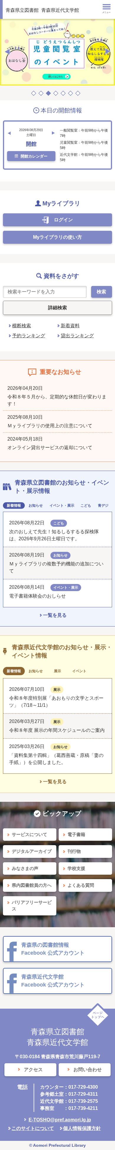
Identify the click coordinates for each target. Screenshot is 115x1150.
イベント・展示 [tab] (62, 505)
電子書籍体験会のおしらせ (39, 595)
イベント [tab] (79, 671)
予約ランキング (28, 335)
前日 (9, 133)
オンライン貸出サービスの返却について (49, 447)
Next (107, 51)
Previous (7, 51)
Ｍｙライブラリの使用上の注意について (49, 425)
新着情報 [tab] (14, 505)
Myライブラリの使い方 (57, 237)
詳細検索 (57, 307)
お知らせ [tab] (36, 505)
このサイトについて (33, 1128)
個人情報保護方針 (82, 1128)
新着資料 (70, 325)
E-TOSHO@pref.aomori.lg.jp (60, 1119)
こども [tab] (85, 505)
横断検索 (21, 325)
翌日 (53, 133)
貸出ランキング (77, 335)
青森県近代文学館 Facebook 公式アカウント (53, 981)
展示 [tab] (57, 671)
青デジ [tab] (103, 505)
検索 (101, 291)
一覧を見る (55, 615)
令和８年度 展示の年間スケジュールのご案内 (57, 730)
